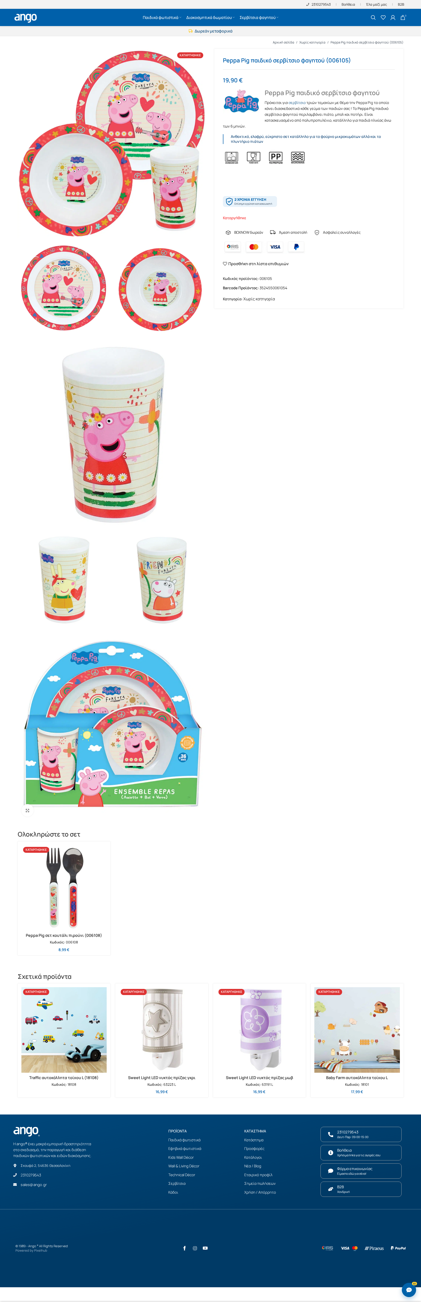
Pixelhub (40, 1250)
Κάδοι (173, 1192)
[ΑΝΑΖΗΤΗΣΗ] (373, 17)
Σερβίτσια (177, 1183)
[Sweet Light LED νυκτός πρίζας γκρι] (161, 1030)
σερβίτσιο (297, 102)
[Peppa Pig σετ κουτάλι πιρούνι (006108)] (64, 888)
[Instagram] (195, 1248)
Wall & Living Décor (183, 1166)
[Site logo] (26, 17)
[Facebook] (185, 1248)
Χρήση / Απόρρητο (260, 1192)
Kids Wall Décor (181, 1157)
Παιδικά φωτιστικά (184, 1140)
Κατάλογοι (253, 1157)
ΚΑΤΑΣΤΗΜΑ (255, 1131)
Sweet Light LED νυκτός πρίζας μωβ (259, 1077)
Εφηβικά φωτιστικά (184, 1148)
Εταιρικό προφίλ (258, 1174)
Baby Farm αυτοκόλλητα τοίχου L (357, 1077)
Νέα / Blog (252, 1166)
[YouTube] (205, 1248)
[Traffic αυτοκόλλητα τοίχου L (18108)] (64, 1030)
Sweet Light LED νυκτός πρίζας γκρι (161, 1077)
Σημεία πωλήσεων (260, 1183)
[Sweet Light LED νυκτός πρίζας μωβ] (259, 1030)
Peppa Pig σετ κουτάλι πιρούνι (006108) (64, 935)
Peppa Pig (364, 102)
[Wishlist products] (383, 17)
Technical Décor (181, 1174)
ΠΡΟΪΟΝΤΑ (177, 1131)
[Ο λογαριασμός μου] (393, 17)
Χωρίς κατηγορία (312, 42)
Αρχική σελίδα (283, 42)
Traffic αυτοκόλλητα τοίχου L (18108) (64, 1077)
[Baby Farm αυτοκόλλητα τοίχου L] (357, 1030)
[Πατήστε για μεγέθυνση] (27, 810)
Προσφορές (254, 1148)
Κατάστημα (253, 1140)
